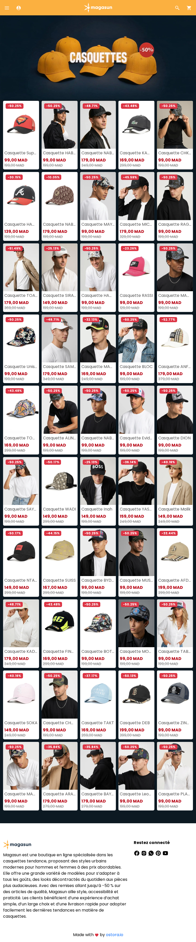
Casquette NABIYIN (98, 153)
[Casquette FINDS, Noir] (60, 623)
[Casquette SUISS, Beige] (60, 552)
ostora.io (114, 935)
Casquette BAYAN (98, 794)
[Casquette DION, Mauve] (175, 410)
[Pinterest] (158, 853)
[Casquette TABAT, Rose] (175, 623)
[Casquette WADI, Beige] (60, 481)
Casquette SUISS (59, 580)
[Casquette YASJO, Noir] (136, 481)
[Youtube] (165, 853)
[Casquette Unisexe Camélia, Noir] (21, 338)
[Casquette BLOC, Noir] (136, 338)
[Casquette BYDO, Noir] (98, 552)
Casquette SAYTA (21, 509)
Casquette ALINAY (59, 438)
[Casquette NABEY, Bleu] (98, 410)
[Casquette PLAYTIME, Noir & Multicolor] (175, 766)
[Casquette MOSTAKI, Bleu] (136, 623)
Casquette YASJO (136, 509)
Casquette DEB (135, 723)
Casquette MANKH (21, 794)
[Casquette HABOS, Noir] (60, 125)
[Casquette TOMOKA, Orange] (21, 410)
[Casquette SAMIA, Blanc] (60, 338)
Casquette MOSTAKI (136, 651)
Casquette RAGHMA (175, 224)
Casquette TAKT (97, 723)
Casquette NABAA (59, 224)
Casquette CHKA (175, 153)
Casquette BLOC (136, 367)
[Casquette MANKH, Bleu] (21, 766)
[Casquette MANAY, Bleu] (175, 267)
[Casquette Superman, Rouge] (21, 125)
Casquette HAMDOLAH (21, 224)
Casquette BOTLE (98, 651)
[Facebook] (137, 853)
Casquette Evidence (136, 438)
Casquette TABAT (175, 651)
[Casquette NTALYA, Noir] (21, 552)
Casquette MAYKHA (98, 224)
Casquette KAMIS (136, 153)
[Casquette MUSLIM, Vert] (136, 552)
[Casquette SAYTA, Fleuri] (21, 481)
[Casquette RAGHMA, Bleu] (175, 196)
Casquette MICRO (136, 224)
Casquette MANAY (175, 295)
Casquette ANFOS (175, 367)
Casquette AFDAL (175, 580)
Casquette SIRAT (59, 295)
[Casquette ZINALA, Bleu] (175, 694)
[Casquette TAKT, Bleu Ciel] (98, 694)
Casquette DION (174, 438)
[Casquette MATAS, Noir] (98, 338)
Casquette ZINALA (175, 723)
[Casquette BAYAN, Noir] (98, 766)
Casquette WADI (59, 509)
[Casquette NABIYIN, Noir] (98, 125)
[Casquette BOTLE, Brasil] (98, 623)
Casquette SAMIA (59, 367)
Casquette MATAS (98, 367)
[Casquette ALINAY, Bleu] (60, 410)
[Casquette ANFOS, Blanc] (175, 338)
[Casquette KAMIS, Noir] (136, 125)
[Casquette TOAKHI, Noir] (21, 267)
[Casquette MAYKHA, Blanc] (98, 196)
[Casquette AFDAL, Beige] (175, 552)
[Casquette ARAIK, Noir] (60, 766)
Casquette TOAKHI (21, 295)
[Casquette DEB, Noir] (136, 694)
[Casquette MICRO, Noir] (136, 196)
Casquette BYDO (98, 580)
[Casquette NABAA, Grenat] (60, 196)
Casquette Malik (174, 509)
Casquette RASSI (136, 295)
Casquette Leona (136, 794)
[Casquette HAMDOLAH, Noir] (21, 196)
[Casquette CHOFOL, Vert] (60, 694)
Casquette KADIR (21, 651)
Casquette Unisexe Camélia (21, 367)
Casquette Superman (21, 153)
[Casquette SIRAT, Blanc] (60, 267)
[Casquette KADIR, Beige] (21, 623)
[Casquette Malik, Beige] (175, 481)
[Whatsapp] (151, 853)
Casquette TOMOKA (21, 438)
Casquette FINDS (59, 651)
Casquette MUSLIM (136, 580)
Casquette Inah (96, 509)
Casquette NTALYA (21, 580)
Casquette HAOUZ (98, 295)
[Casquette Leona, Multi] (136, 766)
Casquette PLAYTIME (175, 794)
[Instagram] (144, 853)
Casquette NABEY (98, 438)
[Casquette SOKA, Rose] (21, 694)
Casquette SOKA (21, 723)
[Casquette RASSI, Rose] (136, 267)
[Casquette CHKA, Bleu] (175, 125)
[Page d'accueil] (98, 7)
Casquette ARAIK (59, 794)
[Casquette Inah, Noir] (98, 481)
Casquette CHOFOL (59, 723)
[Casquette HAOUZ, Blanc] (98, 267)
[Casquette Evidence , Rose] (136, 410)
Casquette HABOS (59, 153)
